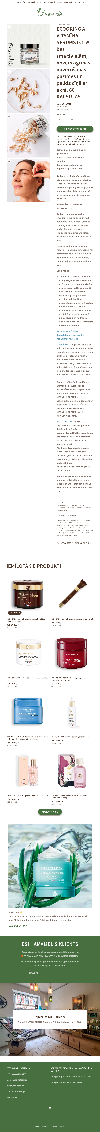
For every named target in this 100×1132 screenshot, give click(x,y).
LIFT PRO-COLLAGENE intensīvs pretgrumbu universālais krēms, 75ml (68, 679)
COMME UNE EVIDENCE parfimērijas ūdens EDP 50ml (28, 796)
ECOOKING (76, 1082)
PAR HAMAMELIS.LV (16, 1074)
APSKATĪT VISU (50, 812)
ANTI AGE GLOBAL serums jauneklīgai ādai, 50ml (70, 737)
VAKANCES (12, 1097)
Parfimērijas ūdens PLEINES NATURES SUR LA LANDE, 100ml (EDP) (69, 797)
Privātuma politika (15, 1086)
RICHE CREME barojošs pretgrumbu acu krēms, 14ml (72, 619)
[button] (8, 12)
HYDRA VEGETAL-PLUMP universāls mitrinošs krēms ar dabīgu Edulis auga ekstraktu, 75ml (27, 738)
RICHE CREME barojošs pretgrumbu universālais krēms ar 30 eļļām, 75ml (26, 620)
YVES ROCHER (84, 1076)
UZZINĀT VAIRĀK (17, 926)
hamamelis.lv (45, 1126)
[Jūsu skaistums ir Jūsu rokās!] (70, 973)
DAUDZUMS (61, 114)
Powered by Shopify (58, 1126)
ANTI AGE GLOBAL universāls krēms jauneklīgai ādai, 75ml (28, 679)
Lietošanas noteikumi (17, 1080)
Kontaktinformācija (16, 1092)
